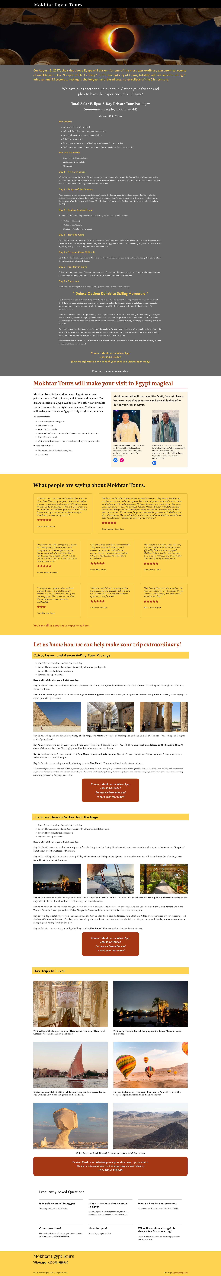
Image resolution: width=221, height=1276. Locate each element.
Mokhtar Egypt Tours (58, 4)
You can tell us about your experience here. (61, 625)
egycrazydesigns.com (180, 1272)
